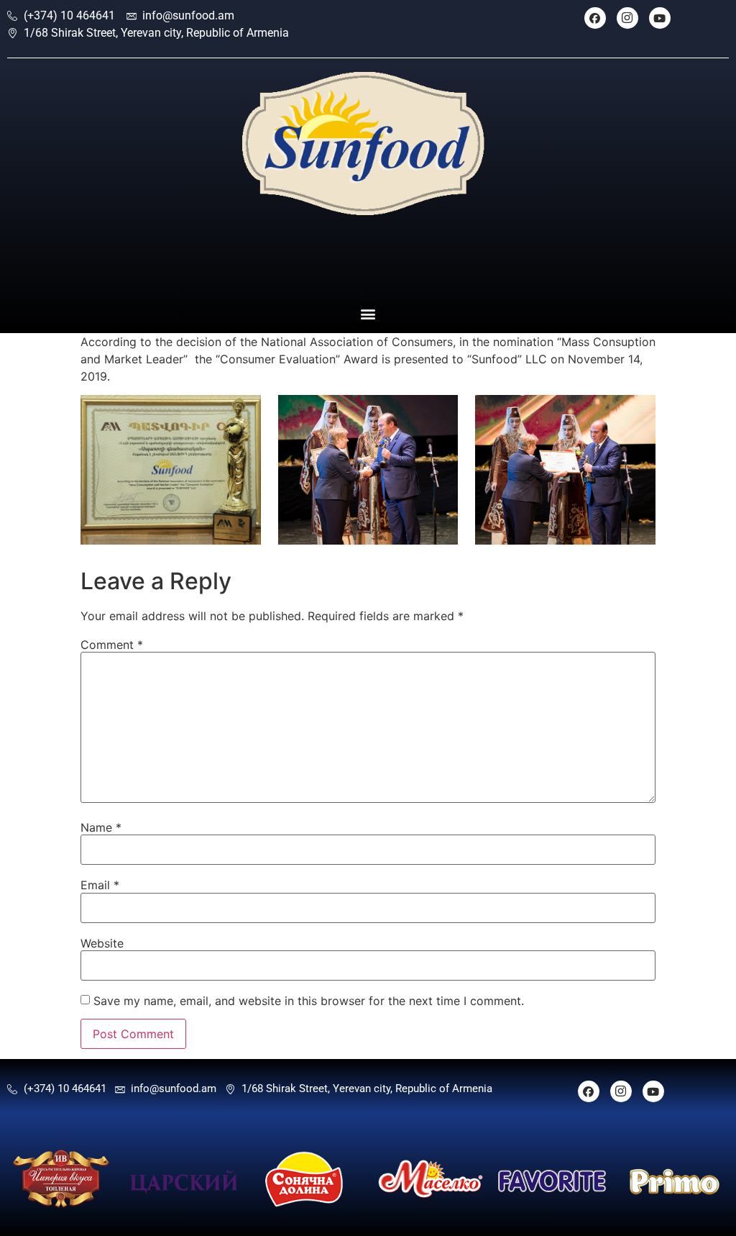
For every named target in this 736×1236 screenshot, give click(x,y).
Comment (111, 644)
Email (99, 885)
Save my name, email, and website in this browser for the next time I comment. (308, 1000)
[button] (368, 314)
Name (100, 827)
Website (102, 943)
